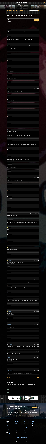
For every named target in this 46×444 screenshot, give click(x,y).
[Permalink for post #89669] (38, 292)
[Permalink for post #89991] (38, 357)
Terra (8, 45)
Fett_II (9, 190)
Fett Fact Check (16, 430)
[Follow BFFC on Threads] (25, 439)
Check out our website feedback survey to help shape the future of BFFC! (23, 437)
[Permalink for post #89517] (38, 279)
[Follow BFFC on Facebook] (19, 439)
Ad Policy (27, 441)
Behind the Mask (16, 433)
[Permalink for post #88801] (38, 67)
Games (15, 425)
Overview (8, 10)
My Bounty (7, 422)
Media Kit (33, 421)
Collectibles (13, 4)
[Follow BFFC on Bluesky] (26, 439)
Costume (16, 4)
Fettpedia (26, 4)
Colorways (8, 423)
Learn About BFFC (26, 414)
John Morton (25, 429)
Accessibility (24, 441)
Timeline (7, 427)
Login (41, 2)
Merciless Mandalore (10, 298)
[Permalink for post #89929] (38, 344)
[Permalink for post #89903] (38, 324)
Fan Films (16, 423)
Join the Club (35, 407)
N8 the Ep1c (9, 247)
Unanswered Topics (15, 10)
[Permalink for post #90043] (38, 370)
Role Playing (8, 12)
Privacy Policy (21, 441)
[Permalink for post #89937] (38, 351)
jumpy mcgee (9, 53)
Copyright (19, 441)
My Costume (8, 429)
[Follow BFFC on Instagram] (20, 439)
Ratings (7, 425)
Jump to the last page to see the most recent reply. (27, 380)
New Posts (10, 10)
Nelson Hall (25, 432)
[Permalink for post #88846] (38, 116)
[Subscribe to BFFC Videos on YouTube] (24, 439)
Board (18, 4)
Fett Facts (16, 434)
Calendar (32, 4)
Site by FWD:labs (29, 441)
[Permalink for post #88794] (38, 45)
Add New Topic (8, 11)
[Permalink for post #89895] (38, 311)
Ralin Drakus (9, 279)
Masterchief (9, 129)
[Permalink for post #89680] (38, 298)
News (23, 4)
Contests (24, 421)
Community (29, 4)
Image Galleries (16, 421)
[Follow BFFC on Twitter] (21, 439)
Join (44, 2)
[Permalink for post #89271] (38, 213)
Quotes (15, 436)
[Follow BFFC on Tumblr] (23, 439)
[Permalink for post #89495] (38, 260)
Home (10, 4)
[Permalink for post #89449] (38, 247)
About (34, 4)
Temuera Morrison (25, 427)
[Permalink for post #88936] (38, 177)
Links (24, 423)
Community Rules (15, 441)
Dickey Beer (25, 430)
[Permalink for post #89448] (38, 241)
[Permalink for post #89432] (38, 234)
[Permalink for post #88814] (38, 88)
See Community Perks (9, 414)
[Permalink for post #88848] (38, 123)
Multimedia (21, 4)
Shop (32, 423)
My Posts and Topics (20, 10)
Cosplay (7, 431)
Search (24, 10)
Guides (15, 429)
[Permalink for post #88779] (38, 36)
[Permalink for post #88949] (38, 190)
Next (38, 26)
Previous (8, 26)
